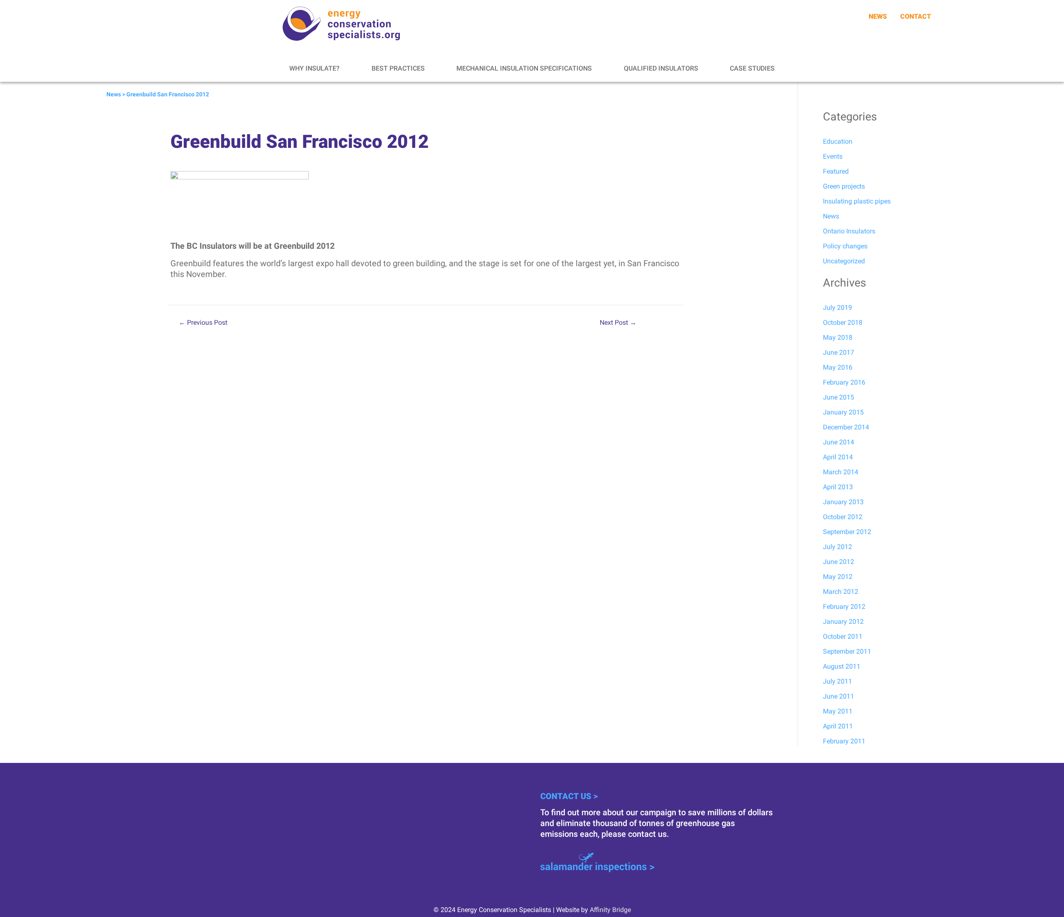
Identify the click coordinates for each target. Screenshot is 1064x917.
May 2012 (837, 577)
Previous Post (203, 322)
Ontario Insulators (849, 231)
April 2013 (838, 487)
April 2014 (838, 457)
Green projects (844, 186)
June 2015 (838, 397)
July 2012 (837, 547)
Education (837, 141)
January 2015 (843, 412)
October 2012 (842, 517)
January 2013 (843, 502)
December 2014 (846, 427)
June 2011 (838, 696)
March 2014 (840, 472)
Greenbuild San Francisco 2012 (167, 94)
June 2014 (838, 442)
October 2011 (842, 636)
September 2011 (847, 651)
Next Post (618, 322)
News (113, 94)
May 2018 (837, 337)
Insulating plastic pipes (857, 201)
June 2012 (838, 562)
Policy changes (845, 246)
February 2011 (844, 741)
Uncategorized (844, 261)
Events (832, 156)
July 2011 (837, 681)
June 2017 (838, 352)
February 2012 (844, 607)
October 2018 (842, 322)
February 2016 (844, 382)
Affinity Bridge (610, 910)
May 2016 (837, 367)
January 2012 (843, 621)
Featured (836, 171)
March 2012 (840, 592)
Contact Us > (569, 796)
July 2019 (837, 307)
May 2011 (837, 711)
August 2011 (841, 666)
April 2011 (838, 726)
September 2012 (847, 532)
